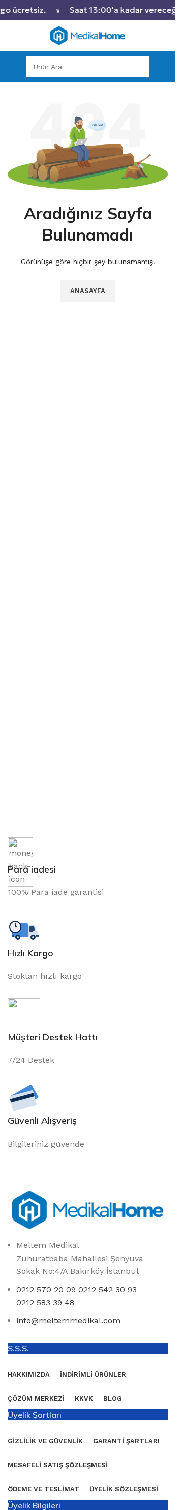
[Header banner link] (87, 10)
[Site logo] (88, 35)
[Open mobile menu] (12, 66)
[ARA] (138, 66)
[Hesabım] (164, 66)
